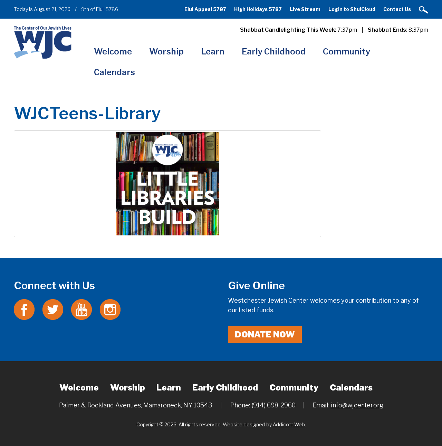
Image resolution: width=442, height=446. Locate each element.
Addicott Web (289, 424)
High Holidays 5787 (258, 9)
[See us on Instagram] (110, 309)
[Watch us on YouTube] (81, 309)
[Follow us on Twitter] (52, 309)
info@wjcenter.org (357, 405)
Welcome (113, 52)
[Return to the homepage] (42, 42)
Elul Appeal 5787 (205, 9)
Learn (212, 52)
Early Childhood (274, 52)
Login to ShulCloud (351, 9)
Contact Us (397, 9)
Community (346, 52)
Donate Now (265, 334)
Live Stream (305, 9)
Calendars (114, 72)
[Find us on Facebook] (24, 309)
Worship (166, 52)
